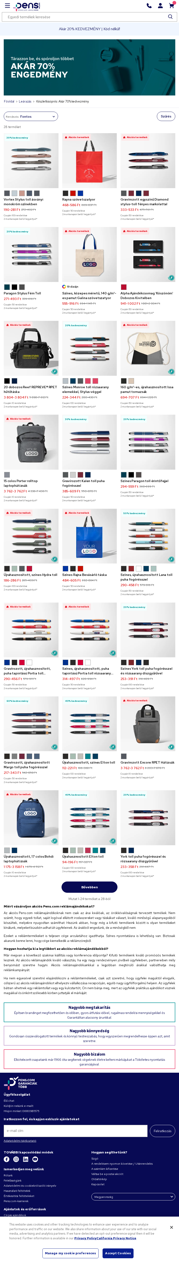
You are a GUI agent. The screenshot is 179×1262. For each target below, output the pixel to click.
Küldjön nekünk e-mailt (18, 1106)
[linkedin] (26, 1161)
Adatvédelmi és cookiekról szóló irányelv (30, 1186)
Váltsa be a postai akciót (107, 1174)
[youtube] (35, 1161)
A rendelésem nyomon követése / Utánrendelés (122, 1164)
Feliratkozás (162, 1131)
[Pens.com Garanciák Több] (20, 1083)
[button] (7, 193)
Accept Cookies (118, 1253)
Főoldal (9, 101)
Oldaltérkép (99, 1179)
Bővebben (89, 887)
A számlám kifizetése (104, 1169)
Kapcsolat (97, 1184)
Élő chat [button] (9, 1101)
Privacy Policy (85, 1238)
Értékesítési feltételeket (19, 1196)
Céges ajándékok (15, 1215)
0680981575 (30, 1111)
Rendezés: (12, 117)
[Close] (171, 1227)
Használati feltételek (17, 1191)
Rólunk (8, 1175)
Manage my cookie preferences (70, 1253)
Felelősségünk (12, 1180)
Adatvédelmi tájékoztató (20, 1141)
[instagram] (16, 1161)
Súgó (94, 1158)
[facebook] (7, 1161)
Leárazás (25, 101)
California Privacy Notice (116, 1238)
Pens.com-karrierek (16, 1201)
